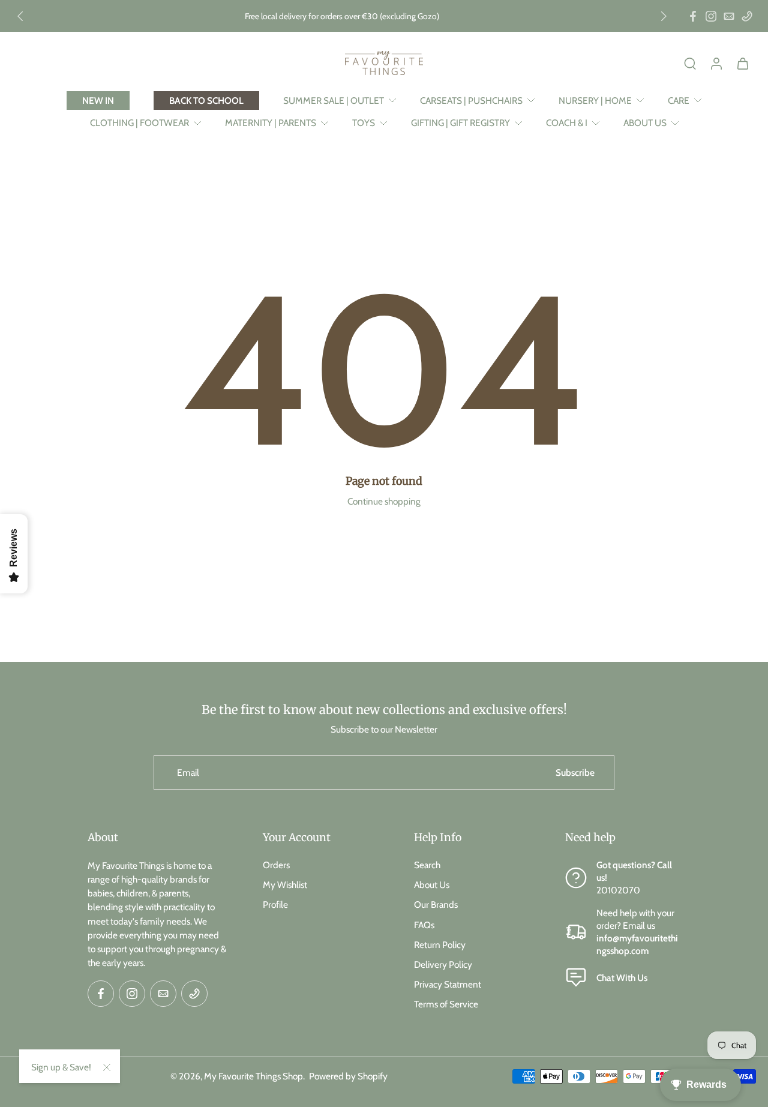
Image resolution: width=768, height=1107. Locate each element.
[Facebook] (693, 16)
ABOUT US (645, 122)
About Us (431, 884)
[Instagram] (711, 16)
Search (427, 865)
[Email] (729, 16)
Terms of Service (446, 1004)
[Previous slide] (20, 16)
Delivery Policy (443, 964)
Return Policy (440, 944)
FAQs (424, 924)
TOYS (363, 122)
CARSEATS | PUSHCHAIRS (471, 100)
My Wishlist (285, 884)
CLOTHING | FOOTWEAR (139, 122)
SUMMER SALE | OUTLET (333, 100)
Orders (276, 865)
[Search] (690, 63)
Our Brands (436, 904)
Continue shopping (384, 501)
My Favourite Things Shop (253, 1075)
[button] (157, 837)
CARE (678, 100)
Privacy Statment (447, 984)
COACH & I (566, 122)
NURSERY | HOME (595, 100)
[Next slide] (663, 16)
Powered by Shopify (348, 1075)
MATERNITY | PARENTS (270, 122)
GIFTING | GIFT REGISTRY (460, 122)
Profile (275, 904)
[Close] (106, 1067)
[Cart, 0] (743, 63)
